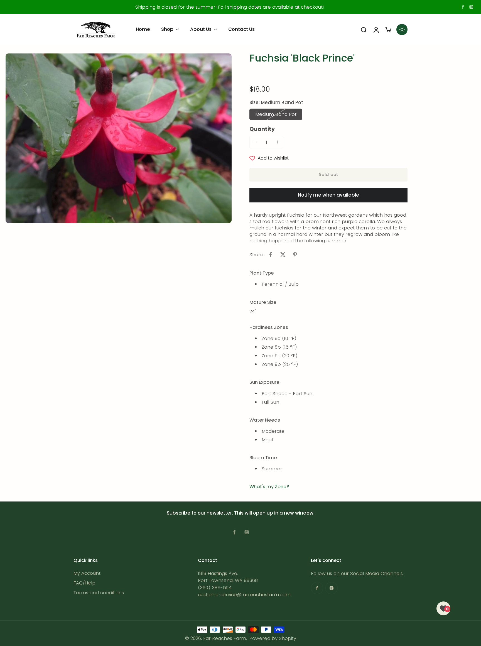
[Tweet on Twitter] (283, 254)
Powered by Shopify (272, 638)
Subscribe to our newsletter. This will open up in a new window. (241, 513)
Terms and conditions (98, 592)
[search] (363, 29)
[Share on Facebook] (270, 254)
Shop (167, 29)
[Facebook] (463, 7)
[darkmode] (402, 29)
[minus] (255, 142)
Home (143, 29)
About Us (201, 29)
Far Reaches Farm (224, 638)
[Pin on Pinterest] (295, 254)
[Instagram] (471, 7)
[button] (328, 175)
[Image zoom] (119, 138)
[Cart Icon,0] (388, 29)
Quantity (262, 129)
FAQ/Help (84, 583)
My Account (86, 573)
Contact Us (241, 29)
